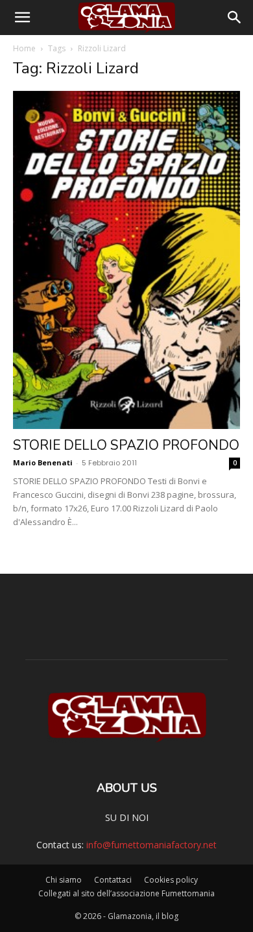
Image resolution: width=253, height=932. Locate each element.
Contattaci (113, 879)
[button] (22, 17)
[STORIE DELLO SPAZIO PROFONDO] (126, 260)
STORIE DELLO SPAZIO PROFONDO (126, 445)
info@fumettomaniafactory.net (151, 845)
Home (24, 48)
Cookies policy (171, 879)
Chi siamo (63, 879)
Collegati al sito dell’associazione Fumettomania (126, 893)
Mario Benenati (43, 462)
